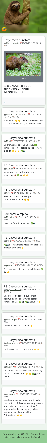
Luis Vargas (11, 319)
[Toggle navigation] (41, 29)
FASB (8, 241)
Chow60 (10, 366)
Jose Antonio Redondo (16, 114)
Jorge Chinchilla (13, 289)
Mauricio (10, 217)
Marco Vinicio (12, 43)
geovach (10, 265)
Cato (8, 192)
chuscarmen (12, 343)
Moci (8, 141)
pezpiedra (11, 394)
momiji (9, 168)
